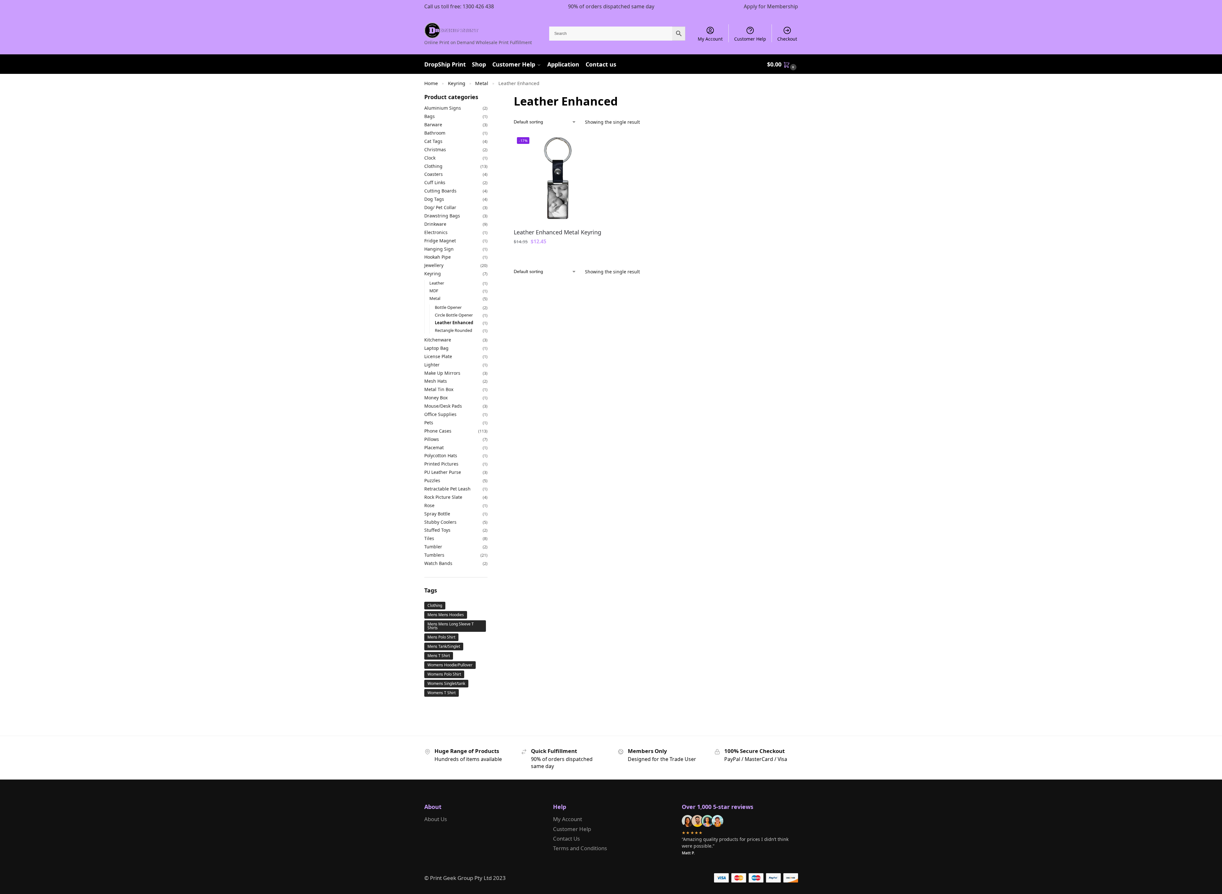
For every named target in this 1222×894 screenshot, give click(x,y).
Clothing (433, 166)
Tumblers (434, 555)
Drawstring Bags (442, 216)
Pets (428, 423)
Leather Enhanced (454, 322)
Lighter (432, 365)
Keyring (456, 83)
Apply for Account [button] (557, 256)
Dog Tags (434, 199)
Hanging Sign (439, 249)
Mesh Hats (435, 381)
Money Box (436, 398)
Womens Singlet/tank (446, 683)
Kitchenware (437, 340)
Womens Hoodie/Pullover (450, 665)
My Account (710, 39)
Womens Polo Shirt (444, 674)
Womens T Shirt (441, 692)
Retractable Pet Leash (447, 489)
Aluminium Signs (442, 108)
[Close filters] (489, 97)
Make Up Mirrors (442, 373)
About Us (435, 819)
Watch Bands (438, 563)
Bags (429, 116)
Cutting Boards (440, 191)
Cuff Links (434, 182)
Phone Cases (437, 431)
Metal (481, 83)
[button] (782, 64)
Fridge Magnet (440, 241)
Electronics (436, 232)
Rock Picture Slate (443, 497)
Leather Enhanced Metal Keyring (557, 232)
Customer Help (750, 39)
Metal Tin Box (438, 389)
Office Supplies (440, 414)
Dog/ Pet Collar (440, 207)
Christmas (435, 149)
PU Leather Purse (442, 472)
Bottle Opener (448, 307)
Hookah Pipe (437, 257)
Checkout (787, 39)
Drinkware (435, 224)
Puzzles (432, 480)
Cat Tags (433, 141)
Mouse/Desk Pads (443, 406)
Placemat (434, 447)
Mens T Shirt (438, 655)
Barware (433, 125)
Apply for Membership (771, 6)
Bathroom (434, 133)
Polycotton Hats (440, 455)
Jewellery (433, 265)
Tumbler (433, 547)
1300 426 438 (478, 6)
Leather (436, 283)
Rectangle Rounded (453, 330)
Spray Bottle (437, 514)
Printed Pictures (441, 464)
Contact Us (566, 838)
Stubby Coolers (440, 522)
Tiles (429, 538)
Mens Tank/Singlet (443, 646)
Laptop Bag (436, 348)
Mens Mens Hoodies (445, 614)
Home (431, 83)
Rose (429, 505)
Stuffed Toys (437, 530)
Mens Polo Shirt (441, 637)
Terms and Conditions (580, 848)
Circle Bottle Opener (454, 315)
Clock (429, 158)
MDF (433, 291)
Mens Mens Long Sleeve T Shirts (450, 626)
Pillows (431, 439)
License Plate (438, 356)
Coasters (433, 174)
